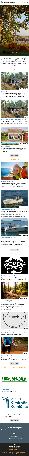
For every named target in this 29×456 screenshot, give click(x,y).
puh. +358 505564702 (14, 448)
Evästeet (14, 453)
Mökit (14, 433)
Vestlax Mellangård (15, 428)
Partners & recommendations (14, 438)
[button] (2, 30)
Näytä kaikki (14, 155)
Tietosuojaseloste (20, 452)
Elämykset (14, 435)
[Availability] (25, 2)
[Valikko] (27, 2)
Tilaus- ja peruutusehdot (8, 452)
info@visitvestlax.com (14, 449)
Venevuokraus (14, 436)
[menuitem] (25, 2)
